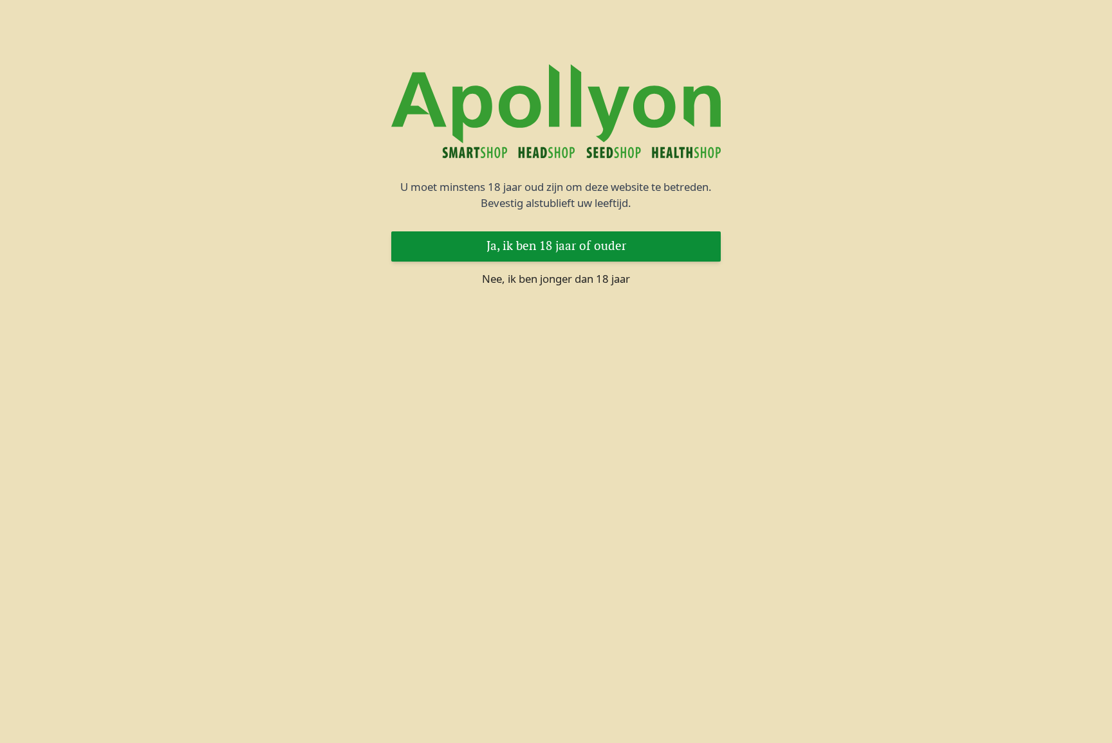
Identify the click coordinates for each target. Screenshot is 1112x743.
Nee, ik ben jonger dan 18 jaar (556, 278)
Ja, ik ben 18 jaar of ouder (556, 246)
